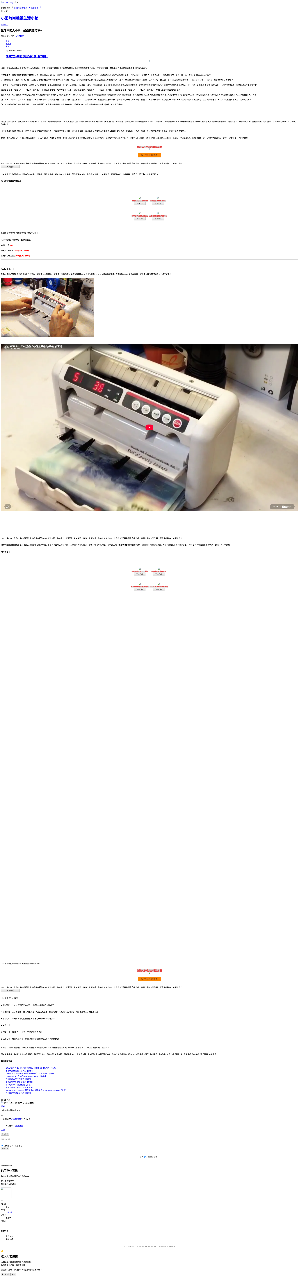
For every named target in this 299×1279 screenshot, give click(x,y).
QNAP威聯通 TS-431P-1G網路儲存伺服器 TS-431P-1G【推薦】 (31, 1068)
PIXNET (132, 1246)
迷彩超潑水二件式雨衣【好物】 (19, 1079)
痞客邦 (14, 1119)
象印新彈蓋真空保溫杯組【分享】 (20, 1071)
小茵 (3, 1106)
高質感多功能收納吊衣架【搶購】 (20, 1082)
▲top (3, 1130)
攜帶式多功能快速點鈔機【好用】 (27, 56)
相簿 (7, 41)
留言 (19, 1119)
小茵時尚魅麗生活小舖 (19, 18)
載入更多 (5, 1134)
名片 (7, 46)
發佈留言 (5, 1148)
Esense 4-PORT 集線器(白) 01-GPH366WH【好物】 (26, 1076)
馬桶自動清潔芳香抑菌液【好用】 (20, 1088)
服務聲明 (172, 1246)
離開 (13, 1274)
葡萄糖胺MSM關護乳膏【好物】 (19, 1085)
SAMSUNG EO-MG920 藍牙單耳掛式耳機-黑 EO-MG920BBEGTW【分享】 (36, 1090)
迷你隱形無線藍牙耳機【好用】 (19, 1093)
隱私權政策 (162, 1246)
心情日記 (20, 36)
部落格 (8, 44)
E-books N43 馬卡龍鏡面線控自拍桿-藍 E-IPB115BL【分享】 (30, 1074)
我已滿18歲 (6, 1274)
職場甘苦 (19, 1126)
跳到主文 (4, 25)
